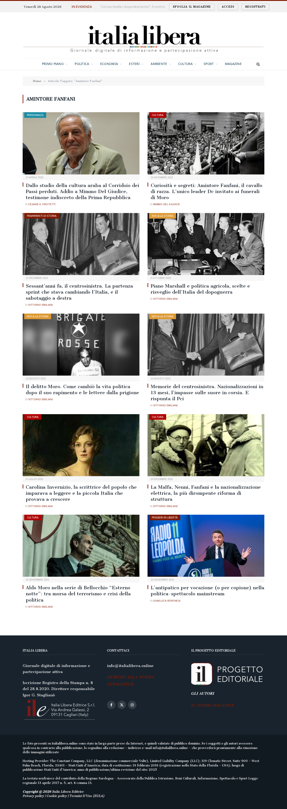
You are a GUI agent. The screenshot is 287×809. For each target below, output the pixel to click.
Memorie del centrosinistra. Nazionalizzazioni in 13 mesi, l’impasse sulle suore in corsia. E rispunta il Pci (207, 392)
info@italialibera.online (130, 665)
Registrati (255, 6)
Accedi (228, 6)
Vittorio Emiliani (40, 304)
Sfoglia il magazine (192, 6)
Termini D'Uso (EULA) (86, 796)
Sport (209, 64)
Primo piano (53, 64)
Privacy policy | (34, 796)
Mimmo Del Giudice (166, 204)
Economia (109, 64)
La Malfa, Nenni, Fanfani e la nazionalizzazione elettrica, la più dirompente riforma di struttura (206, 493)
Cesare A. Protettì (42, 204)
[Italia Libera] (143, 35)
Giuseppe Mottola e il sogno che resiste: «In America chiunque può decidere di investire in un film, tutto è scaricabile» (147, 7)
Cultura (185, 64)
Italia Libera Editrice (68, 792)
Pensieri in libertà (165, 517)
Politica (82, 64)
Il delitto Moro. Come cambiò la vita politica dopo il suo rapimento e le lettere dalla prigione (82, 389)
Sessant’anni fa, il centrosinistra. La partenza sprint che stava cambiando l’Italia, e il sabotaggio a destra (79, 292)
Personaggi (35, 115)
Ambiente (159, 64)
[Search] (258, 64)
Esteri (134, 64)
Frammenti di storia (42, 215)
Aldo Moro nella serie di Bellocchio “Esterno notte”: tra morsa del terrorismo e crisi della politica (78, 593)
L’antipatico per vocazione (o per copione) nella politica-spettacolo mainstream (207, 590)
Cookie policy (56, 796)
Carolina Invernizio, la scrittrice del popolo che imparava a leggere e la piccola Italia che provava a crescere (81, 493)
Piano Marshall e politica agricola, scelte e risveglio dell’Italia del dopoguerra (200, 289)
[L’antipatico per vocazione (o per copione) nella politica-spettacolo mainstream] (206, 546)
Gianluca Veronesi (166, 600)
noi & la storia (162, 215)
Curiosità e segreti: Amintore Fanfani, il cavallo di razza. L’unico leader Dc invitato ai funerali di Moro (206, 191)
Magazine (233, 64)
